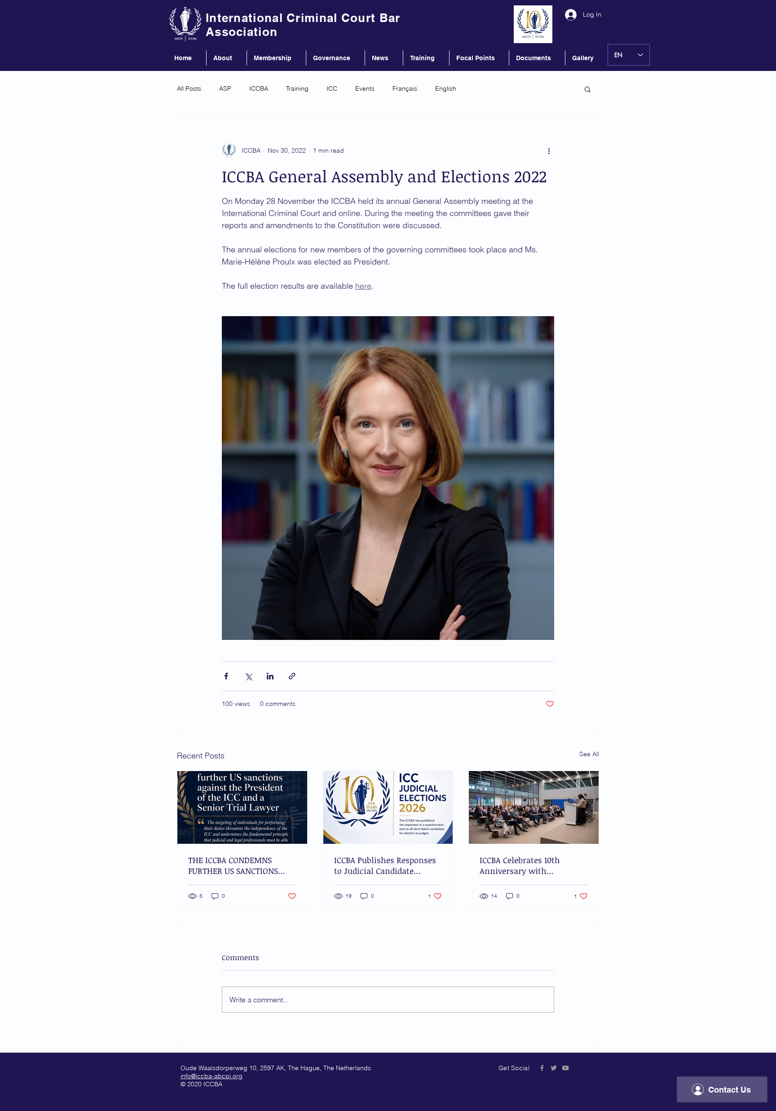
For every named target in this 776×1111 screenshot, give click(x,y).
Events (365, 88)
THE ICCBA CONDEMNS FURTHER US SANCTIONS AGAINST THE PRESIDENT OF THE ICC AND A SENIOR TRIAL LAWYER (241, 865)
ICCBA (258, 88)
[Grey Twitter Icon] (554, 1068)
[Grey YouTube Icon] (565, 1068)
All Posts (189, 88)
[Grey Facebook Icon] (542, 1068)
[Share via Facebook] (226, 676)
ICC (331, 88)
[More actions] (548, 150)
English (445, 88)
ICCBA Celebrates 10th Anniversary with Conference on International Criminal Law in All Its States (532, 865)
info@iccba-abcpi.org (211, 1076)
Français (404, 88)
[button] (587, 89)
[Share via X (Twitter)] (248, 676)
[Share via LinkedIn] (270, 676)
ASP (225, 88)
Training (297, 88)
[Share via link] (292, 676)
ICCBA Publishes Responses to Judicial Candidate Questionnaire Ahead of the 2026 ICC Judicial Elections (386, 865)
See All (589, 754)
